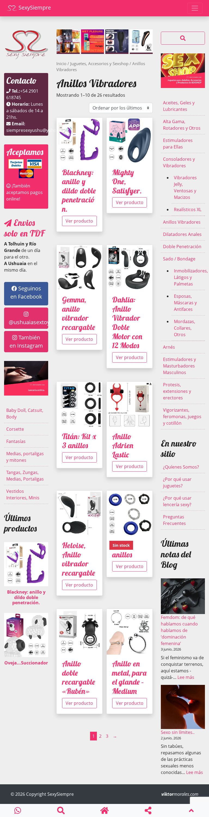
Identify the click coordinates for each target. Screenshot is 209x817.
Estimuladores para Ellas (178, 143)
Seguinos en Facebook (26, 292)
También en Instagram (26, 341)
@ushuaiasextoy (28, 322)
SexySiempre (34, 7)
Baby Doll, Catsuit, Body (24, 413)
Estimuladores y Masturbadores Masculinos (179, 365)
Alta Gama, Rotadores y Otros (182, 125)
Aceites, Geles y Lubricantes (179, 106)
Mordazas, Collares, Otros (184, 328)
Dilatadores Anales (182, 234)
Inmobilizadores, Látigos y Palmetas (189, 277)
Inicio (61, 63)
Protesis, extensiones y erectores (177, 391)
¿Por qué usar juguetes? (177, 482)
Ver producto (79, 221)
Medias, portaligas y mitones (25, 457)
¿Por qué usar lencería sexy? (177, 501)
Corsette (15, 429)
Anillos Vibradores (182, 222)
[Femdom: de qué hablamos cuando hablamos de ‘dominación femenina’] (183, 596)
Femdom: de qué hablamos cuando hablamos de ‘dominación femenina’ (179, 630)
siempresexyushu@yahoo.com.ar (40, 130)
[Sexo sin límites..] (183, 707)
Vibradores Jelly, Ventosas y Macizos (185, 187)
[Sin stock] (129, 516)
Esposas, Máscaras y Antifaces (185, 302)
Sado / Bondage (179, 259)
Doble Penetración (182, 247)
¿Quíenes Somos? (181, 467)
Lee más (185, 677)
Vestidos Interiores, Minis (22, 494)
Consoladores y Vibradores (179, 162)
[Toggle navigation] (194, 8)
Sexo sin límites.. (178, 732)
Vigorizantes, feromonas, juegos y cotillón (182, 416)
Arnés (169, 347)
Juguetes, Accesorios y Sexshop (99, 63)
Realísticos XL (187, 209)
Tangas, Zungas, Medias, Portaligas (25, 475)
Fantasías (16, 441)
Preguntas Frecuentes (174, 520)
